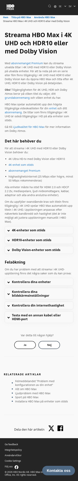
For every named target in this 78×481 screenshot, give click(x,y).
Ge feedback (11, 444)
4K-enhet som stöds (21, 165)
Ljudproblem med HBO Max (32, 393)
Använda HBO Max (44, 17)
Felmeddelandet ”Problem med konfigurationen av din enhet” (35, 383)
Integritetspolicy (13, 449)
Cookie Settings (13, 460)
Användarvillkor (13, 455)
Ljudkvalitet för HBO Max (28, 127)
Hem (5, 17)
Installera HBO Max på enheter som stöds (41, 401)
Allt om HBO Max (26, 389)
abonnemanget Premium (27, 63)
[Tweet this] (52, 428)
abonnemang (13, 112)
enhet (53, 108)
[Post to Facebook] (60, 428)
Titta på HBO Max (21, 17)
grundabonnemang (17, 97)
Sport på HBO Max (26, 397)
